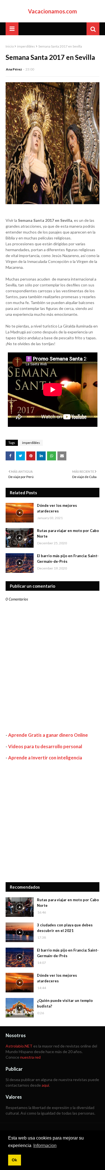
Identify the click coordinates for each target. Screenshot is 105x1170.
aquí (45, 1085)
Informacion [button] (45, 1145)
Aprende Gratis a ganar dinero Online (48, 735)
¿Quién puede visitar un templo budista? (65, 1003)
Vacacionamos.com (52, 11)
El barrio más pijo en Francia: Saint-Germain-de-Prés (68, 559)
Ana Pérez (14, 69)
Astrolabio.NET (19, 1046)
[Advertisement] (52, 821)
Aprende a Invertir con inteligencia (45, 758)
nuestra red (30, 1057)
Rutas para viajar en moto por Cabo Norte (68, 533)
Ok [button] (14, 1160)
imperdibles (26, 46)
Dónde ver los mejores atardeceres (57, 508)
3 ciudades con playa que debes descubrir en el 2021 (65, 928)
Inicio (10, 46)
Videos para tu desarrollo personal (45, 746)
